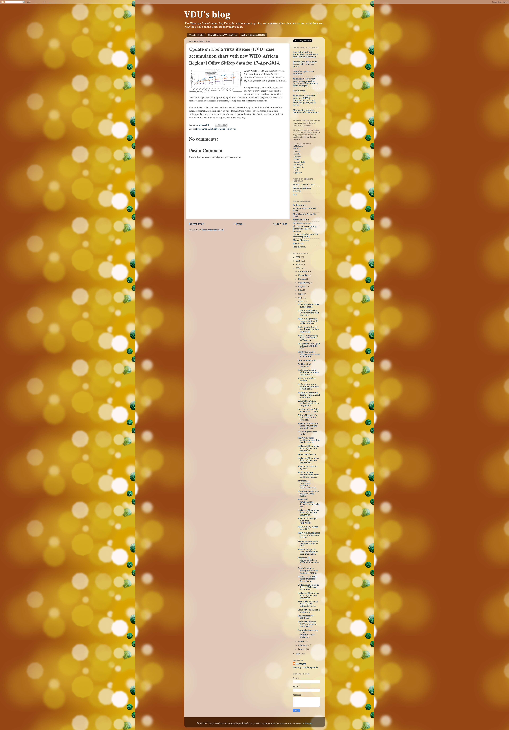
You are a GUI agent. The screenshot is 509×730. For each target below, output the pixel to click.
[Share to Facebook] (223, 125)
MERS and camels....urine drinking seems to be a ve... (308, 503)
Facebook (297, 157)
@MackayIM (298, 146)
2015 (298, 264)
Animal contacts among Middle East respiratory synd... (308, 570)
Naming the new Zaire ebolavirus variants (308, 410)
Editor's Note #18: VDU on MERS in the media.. (308, 493)
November (303, 275)
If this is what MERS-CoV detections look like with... (308, 312)
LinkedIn (296, 154)
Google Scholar (299, 162)
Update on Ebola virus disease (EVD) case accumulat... (308, 448)
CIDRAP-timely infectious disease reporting (305, 235)
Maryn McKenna (301, 240)
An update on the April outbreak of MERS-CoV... (309, 345)
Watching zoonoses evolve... (307, 433)
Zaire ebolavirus (228, 129)
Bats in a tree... (299, 91)
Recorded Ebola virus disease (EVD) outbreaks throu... (308, 603)
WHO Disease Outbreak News (304, 209)
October (302, 279)
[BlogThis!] (218, 125)
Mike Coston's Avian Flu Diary (304, 215)
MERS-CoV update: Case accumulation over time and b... (308, 551)
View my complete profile (305, 667)
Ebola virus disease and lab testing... (309, 611)
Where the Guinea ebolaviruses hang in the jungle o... (308, 403)
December (303, 271)
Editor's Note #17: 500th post (306, 617)
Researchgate (298, 164)
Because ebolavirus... (307, 454)
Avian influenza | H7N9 (253, 35)
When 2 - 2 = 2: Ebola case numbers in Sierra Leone (307, 578)
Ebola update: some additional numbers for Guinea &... (308, 372)
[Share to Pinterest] (226, 125)
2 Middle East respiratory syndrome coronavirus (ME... (307, 484)
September (303, 283)
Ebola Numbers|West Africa (222, 35)
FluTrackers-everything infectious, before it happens (304, 228)
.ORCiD (296, 148)
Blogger (308, 723)
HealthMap (298, 243)
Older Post (280, 223)
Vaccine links (196, 35)
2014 (298, 268)
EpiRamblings (299, 205)
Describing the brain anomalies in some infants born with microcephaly (305, 54)
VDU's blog (207, 15)
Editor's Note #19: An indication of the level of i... (307, 417)
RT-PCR (297, 191)
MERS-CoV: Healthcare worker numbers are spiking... (309, 535)
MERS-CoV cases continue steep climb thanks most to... (309, 440)
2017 (298, 257)
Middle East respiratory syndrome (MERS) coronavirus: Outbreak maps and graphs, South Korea (304, 100)
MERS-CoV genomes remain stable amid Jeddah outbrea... (308, 321)
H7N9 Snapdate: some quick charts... (308, 305)
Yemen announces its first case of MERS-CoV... (308, 543)
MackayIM (301, 664)
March (301, 641)
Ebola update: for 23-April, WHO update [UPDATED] (308, 329)
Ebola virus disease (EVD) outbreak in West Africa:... (307, 624)
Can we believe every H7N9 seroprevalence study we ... (308, 633)
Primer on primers (302, 188)
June (300, 294)
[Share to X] (221, 125)
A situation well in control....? (306, 379)
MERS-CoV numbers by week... (307, 467)
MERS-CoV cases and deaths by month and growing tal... (309, 395)
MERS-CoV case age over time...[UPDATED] (307, 520)
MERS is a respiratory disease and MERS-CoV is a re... (308, 337)
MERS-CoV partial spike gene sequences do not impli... (309, 354)
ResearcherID (298, 167)
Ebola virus (201, 129)
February (303, 645)
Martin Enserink (301, 220)
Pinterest (296, 159)
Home (238, 223)
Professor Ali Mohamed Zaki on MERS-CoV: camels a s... (308, 561)
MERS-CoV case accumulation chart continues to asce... (308, 474)
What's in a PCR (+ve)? (304, 184)
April (301, 301)
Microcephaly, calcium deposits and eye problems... (306, 111)
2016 (298, 261)
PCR (295, 195)
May (300, 297)
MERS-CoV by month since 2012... (308, 528)
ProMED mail (299, 247)
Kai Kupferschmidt (302, 223)
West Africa (214, 129)
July (300, 290)
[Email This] (216, 125)
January (302, 649)
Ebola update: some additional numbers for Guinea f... (308, 386)
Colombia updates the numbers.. (303, 72)
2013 (298, 653)
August (302, 286)
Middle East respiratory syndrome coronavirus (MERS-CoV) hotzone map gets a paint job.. (305, 82)
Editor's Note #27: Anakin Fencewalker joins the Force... (305, 64)
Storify (296, 170)
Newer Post (196, 223)
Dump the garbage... (307, 360)
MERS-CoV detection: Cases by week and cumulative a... (308, 425)
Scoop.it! (296, 151)
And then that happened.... (304, 365)
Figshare (297, 172)
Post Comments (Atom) (213, 230)
